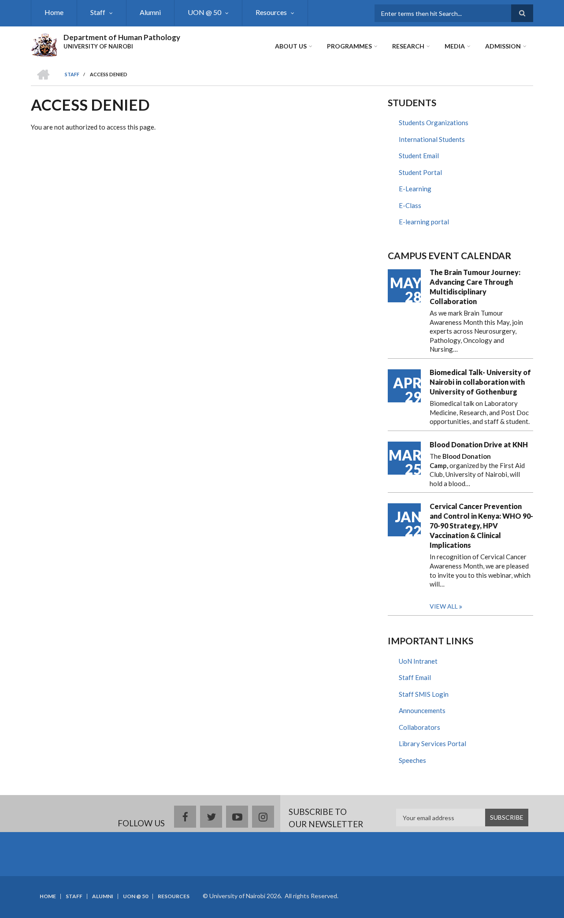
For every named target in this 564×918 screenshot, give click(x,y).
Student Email (419, 156)
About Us (291, 46)
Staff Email (415, 677)
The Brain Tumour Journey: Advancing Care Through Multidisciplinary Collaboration (475, 286)
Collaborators (419, 727)
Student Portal (420, 172)
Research (408, 46)
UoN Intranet (418, 661)
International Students (432, 139)
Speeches (412, 760)
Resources (271, 12)
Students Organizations (433, 122)
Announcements (422, 710)
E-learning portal (424, 222)
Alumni (150, 12)
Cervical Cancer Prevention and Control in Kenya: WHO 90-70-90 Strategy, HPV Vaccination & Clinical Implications (481, 525)
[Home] (44, 44)
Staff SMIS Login (424, 694)
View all (444, 606)
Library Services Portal (432, 743)
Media (455, 46)
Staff (97, 12)
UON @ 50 (204, 12)
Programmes (349, 46)
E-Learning (415, 189)
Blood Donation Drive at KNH (479, 444)
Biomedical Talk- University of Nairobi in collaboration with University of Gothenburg (480, 382)
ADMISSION (503, 46)
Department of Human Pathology (121, 37)
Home (54, 12)
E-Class (410, 205)
